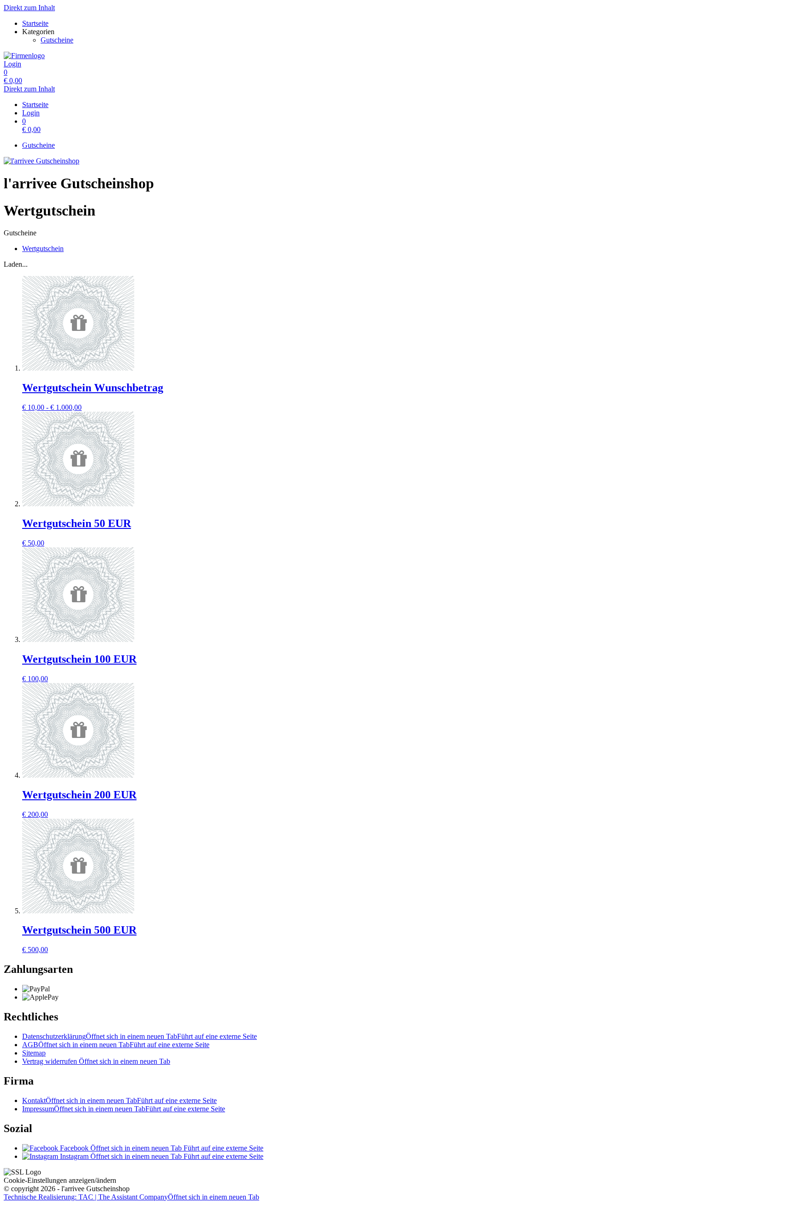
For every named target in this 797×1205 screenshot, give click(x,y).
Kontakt (119, 1100)
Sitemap (34, 1053)
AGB (115, 1045)
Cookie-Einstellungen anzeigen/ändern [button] (60, 1180)
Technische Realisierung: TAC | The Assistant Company (131, 1197)
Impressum (123, 1109)
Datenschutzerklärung (139, 1036)
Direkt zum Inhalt (29, 8)
